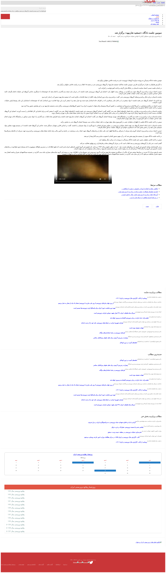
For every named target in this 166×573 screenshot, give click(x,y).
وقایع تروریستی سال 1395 (16, 521)
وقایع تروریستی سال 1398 (16, 511)
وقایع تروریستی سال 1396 (16, 518)
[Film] (149, 542)
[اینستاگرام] (86, 562)
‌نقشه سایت (21, 564)
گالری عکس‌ (50, 564)
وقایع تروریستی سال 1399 (16, 508)
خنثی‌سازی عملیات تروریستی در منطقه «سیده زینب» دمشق (125, 432)
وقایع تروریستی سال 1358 (16, 528)
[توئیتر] (91, 562)
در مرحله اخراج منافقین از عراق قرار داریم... (143, 197)
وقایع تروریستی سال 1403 (16, 494)
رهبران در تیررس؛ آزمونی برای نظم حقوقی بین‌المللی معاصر (110, 338)
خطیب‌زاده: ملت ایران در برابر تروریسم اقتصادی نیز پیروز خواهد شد (129, 318)
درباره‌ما (65, 564)
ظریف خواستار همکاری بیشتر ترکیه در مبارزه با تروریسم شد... (138, 191)
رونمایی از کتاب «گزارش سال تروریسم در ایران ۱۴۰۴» (131, 298)
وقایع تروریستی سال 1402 (16, 498)
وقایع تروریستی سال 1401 (16, 501)
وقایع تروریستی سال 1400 (16, 504)
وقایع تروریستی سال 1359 (16, 525)
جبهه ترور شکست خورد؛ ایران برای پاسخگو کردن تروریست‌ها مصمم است (94, 308)
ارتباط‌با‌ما (58, 564)
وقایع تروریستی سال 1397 (16, 514)
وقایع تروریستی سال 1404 (16, 491)
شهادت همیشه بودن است (136, 328)
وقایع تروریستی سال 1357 (16, 531)
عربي (158, 2)
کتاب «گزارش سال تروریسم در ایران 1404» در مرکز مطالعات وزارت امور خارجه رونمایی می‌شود (112, 437)
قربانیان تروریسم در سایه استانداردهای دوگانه (112, 333)
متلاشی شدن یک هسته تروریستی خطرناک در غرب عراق (128, 427)
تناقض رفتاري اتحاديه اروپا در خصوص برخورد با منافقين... (140, 189)
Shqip (154, 2)
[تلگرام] (76, 562)
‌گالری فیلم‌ (41, 564)
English (163, 2)
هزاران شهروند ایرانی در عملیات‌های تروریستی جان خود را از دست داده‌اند (102, 323)
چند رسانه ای (155, 24)
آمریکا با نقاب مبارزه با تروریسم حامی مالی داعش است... (139, 194)
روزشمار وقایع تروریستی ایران (83, 454)
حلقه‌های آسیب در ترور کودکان (128, 342)
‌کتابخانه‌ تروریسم (31, 564)
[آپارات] (81, 562)
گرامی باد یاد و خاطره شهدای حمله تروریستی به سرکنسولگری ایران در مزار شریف (112, 422)
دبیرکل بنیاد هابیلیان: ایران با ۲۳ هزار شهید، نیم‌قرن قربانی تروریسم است (114, 313)
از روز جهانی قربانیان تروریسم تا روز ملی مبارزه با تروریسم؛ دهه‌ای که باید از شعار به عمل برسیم (86, 303)
